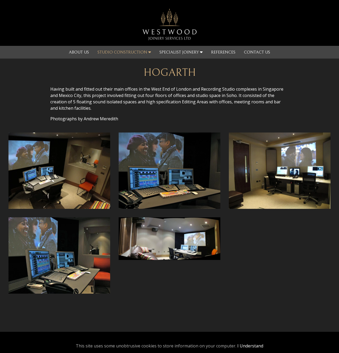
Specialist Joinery (179, 52)
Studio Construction (122, 52)
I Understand (250, 346)
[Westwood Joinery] (169, 23)
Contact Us (257, 52)
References (223, 52)
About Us (79, 52)
